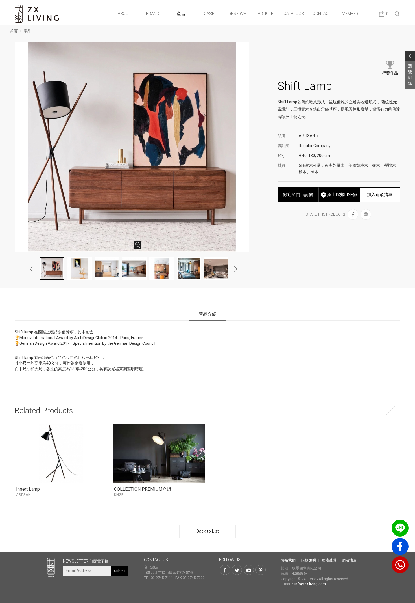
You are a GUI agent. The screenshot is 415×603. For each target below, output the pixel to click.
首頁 (14, 31)
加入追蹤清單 (379, 194)
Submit (120, 571)
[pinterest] (260, 570)
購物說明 (308, 560)
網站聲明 (329, 560)
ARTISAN (309, 135)
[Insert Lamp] (61, 453)
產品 (27, 31)
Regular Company (316, 145)
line (400, 528)
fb (400, 546)
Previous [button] (31, 268)
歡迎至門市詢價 (298, 194)
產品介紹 (207, 314)
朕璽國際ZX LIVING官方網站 (37, 14)
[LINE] (366, 214)
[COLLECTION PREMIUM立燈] (159, 453)
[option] (133, 147)
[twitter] (237, 570)
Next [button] (235, 268)
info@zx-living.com (310, 584)
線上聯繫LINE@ (341, 194)
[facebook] (353, 214)
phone (400, 564)
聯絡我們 (288, 560)
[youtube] (249, 570)
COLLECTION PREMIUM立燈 (142, 491)
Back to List (207, 531)
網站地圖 (349, 560)
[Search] (397, 14)
